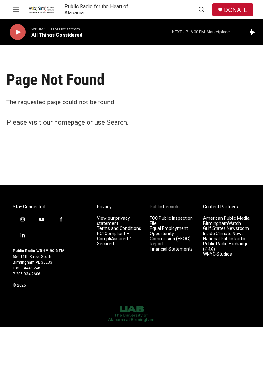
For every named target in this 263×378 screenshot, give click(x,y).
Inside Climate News (223, 233)
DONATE (235, 9)
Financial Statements (171, 249)
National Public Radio (224, 238)
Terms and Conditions (119, 228)
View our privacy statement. (113, 221)
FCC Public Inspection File (171, 221)
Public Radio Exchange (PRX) (226, 246)
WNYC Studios (217, 254)
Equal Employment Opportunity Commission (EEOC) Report (170, 236)
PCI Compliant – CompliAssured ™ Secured (114, 238)
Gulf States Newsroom (226, 228)
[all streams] (253, 32)
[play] (18, 32)
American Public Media (226, 218)
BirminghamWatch (222, 223)
